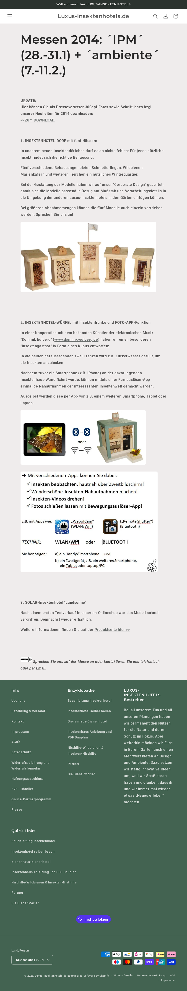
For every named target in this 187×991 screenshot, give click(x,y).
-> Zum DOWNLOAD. (38, 120)
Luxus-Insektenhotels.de (51, 975)
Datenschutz (21, 752)
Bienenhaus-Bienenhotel (87, 721)
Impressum (20, 731)
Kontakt (17, 721)
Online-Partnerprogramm (31, 799)
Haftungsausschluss (27, 778)
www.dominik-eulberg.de (76, 339)
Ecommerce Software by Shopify (88, 975)
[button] (10, 16)
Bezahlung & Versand (28, 711)
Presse (16, 809)
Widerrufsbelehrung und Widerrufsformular (30, 765)
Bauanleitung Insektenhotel (90, 700)
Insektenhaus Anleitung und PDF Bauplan (90, 734)
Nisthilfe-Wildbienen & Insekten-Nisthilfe (86, 750)
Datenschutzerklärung (151, 975)
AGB (173, 975)
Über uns (18, 700)
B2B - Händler (22, 789)
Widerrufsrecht (123, 975)
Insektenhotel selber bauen (89, 711)
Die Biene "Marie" (81, 774)
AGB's (15, 742)
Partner (74, 764)
